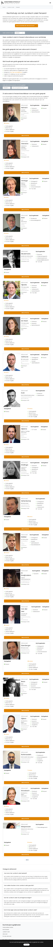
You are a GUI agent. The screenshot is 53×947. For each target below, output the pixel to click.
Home (4, 7)
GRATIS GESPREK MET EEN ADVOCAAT (25, 25)
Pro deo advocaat (7, 935)
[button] (27, 118)
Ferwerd (18, 7)
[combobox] (20, 33)
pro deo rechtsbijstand (16, 72)
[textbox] (19, 87)
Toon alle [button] (33, 188)
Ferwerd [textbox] (17, 33)
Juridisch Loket (10, 7)
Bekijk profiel (25, 135)
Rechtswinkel (6, 928)
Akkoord (26, 944)
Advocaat (5, 933)
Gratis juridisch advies (8, 926)
